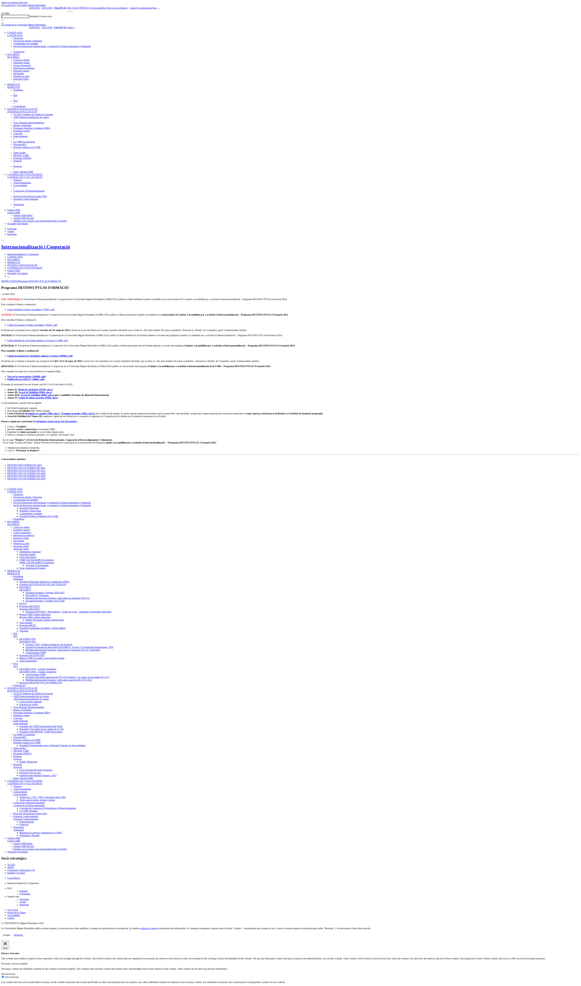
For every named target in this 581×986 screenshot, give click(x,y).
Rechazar (18, 935)
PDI (15, 95)
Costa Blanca (13, 878)
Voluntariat (18, 204)
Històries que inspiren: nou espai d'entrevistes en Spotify (40, 221)
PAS (15, 101)
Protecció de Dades (16, 912)
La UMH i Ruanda (28, 811)
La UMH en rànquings (24, 141)
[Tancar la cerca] (2, 22)
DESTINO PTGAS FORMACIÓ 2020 (26, 473)
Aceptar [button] (6, 935)
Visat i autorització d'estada (32, 568)
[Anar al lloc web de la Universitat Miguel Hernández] (23, 5)
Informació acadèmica (23, 68)
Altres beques (25, 622)
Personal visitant (21, 71)
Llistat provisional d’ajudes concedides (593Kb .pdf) (32, 325)
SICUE (22, 603)
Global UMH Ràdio (23, 215)
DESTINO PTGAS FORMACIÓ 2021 (26, 470)
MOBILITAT (13, 84)
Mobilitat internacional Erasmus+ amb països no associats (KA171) (57, 598)
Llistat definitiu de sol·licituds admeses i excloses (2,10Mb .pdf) (37, 340)
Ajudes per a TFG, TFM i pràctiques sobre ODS (42, 797)
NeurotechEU (20, 144)
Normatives (18, 51)
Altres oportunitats (28, 661)
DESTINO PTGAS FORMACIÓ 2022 (26, 467)
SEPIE (10, 867)
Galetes (10, 918)
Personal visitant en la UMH (26, 147)
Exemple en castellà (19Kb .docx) (43, 413)
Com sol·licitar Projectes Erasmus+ (36, 770)
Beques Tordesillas (22, 125)
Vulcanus (23, 631)
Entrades (23, 891)
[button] (14, 35)
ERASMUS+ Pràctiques (37, 595)
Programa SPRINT (22, 158)
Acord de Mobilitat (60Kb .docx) (37, 395)
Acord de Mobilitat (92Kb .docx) (35, 392)
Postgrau (17, 161)
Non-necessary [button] (8, 974)
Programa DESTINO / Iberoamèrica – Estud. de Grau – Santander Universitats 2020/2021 (68, 611)
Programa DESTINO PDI (31, 655)
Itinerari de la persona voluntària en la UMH (40, 832)
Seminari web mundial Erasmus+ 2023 (37, 775)
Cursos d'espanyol (22, 65)
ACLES (11, 864)
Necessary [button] (6, 963)
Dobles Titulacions (28, 761)
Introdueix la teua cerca (41, 16)
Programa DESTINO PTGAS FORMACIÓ (40, 281)
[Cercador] (158, 8)
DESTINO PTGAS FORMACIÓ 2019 (26, 476)
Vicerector (18, 38)
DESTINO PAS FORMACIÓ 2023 (24, 465)
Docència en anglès (28, 704)
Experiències (19, 106)
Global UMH (13, 210)
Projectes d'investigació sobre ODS (30, 196)
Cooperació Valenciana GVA (21, 870)
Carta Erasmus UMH (35, 652)
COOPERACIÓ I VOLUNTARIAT (25, 174)
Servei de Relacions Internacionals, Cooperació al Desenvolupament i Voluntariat (52, 46)
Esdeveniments (20, 136)
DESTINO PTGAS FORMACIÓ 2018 (26, 478)
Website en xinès (21, 76)
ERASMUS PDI (27, 639)
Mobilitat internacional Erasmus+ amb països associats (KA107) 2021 (58, 680)
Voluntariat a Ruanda (29, 835)
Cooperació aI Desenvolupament (29, 191)
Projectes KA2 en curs (30, 772)
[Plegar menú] (74, 28)
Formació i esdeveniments (25, 199)
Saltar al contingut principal (14, 2)
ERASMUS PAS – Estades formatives (37, 669)
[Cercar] (2, 20)
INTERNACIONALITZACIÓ (22, 109)
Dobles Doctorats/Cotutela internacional (44, 620)
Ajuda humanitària (22, 182)
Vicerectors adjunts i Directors (27, 41)
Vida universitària (27, 557)
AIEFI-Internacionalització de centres (31, 117)
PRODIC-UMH (21, 155)
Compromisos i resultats (30, 513)
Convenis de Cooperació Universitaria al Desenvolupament (47, 808)
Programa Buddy (27, 554)
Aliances (17, 180)
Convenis (17, 133)
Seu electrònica (78, 8)
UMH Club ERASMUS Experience (36, 560)
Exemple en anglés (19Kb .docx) (78, 413)
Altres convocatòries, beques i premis (37, 800)
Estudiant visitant (21, 62)
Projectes (17, 166)
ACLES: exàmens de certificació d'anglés (33, 114)
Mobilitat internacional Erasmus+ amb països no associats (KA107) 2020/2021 (62, 650)
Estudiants (18, 90)
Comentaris (24, 893)
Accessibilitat (13, 915)
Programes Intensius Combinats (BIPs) (31, 128)
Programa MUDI (27, 625)
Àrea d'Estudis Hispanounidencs (28, 122)
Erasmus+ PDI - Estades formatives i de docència (48, 644)
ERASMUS (25, 587)
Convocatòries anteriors (30, 701)
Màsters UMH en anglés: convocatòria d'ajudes (41, 658)
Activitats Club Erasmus (37, 565)
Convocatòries (20, 185)
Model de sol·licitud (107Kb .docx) (35, 389)
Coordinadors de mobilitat (25, 43)
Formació (23, 824)
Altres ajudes (19, 152)
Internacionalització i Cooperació (35, 246)
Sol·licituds (18, 73)
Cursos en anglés (21, 60)
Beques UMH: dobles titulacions (35, 614)
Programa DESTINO (29, 606)
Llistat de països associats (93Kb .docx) (38, 397)
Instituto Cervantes (16, 873)
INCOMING (13, 54)
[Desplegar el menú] (71, 11)
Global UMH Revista (23, 218)
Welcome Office (21, 79)
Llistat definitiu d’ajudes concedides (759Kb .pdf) (31, 309)
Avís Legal (12, 910)
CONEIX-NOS (14, 32)
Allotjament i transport (30, 551)
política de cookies (149, 928)
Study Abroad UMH (23, 171)
